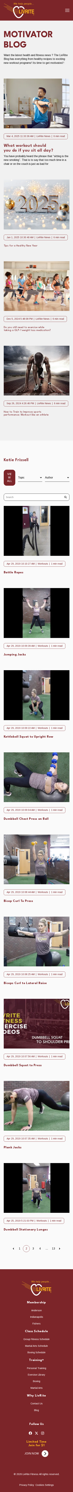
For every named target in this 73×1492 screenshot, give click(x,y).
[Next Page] (59, 1248)
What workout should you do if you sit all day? (28, 148)
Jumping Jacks (15, 654)
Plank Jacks (13, 1147)
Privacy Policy (27, 1485)
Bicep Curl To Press (18, 901)
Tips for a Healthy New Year (21, 246)
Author (49, 477)
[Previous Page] (13, 1248)
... (46, 1248)
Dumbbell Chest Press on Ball (26, 819)
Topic (21, 477)
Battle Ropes (13, 572)
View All (9, 478)
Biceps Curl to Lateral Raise (25, 983)
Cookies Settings (44, 1485)
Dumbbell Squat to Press (23, 1065)
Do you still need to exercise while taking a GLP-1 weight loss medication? (27, 329)
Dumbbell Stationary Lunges (26, 1229)
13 (53, 1248)
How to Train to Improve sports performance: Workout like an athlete (26, 413)
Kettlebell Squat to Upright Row (28, 736)
